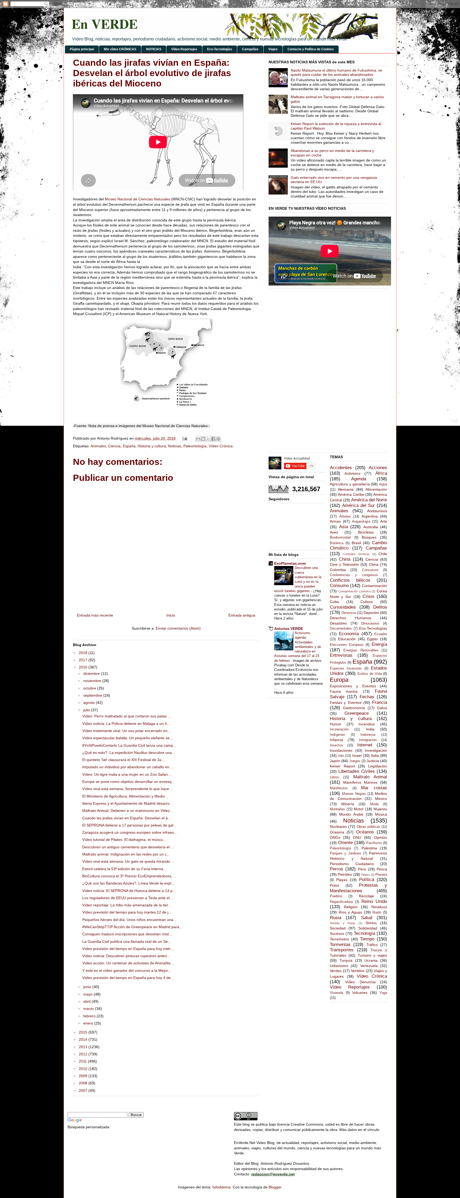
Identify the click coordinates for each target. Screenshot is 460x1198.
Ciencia (114, 446)
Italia (375, 755)
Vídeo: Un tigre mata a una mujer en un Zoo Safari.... (127, 774)
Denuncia (349, 613)
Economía (349, 633)
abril (87, 1001)
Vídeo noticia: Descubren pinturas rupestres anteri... (126, 956)
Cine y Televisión (344, 564)
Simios (371, 923)
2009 (83, 1076)
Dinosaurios (370, 623)
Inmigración (368, 740)
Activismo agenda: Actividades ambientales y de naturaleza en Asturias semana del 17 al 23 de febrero (297, 647)
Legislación (377, 766)
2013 (83, 1047)
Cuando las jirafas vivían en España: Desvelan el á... (126, 818)
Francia (379, 702)
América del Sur (358, 505)
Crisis (368, 596)
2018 (83, 653)
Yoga (383, 993)
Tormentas (340, 944)
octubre (90, 688)
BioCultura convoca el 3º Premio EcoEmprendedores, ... (129, 876)
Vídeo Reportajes (184, 49)
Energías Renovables (360, 650)
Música (381, 814)
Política (366, 879)
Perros (336, 868)
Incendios (367, 724)
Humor (335, 724)
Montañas (337, 809)
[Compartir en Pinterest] (218, 438)
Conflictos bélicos (350, 580)
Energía (379, 644)
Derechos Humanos (350, 618)
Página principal (82, 49)
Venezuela (369, 966)
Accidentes (341, 467)
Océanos (365, 832)
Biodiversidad (340, 537)
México (381, 798)
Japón (335, 761)
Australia (370, 527)
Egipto (372, 639)
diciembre (92, 673)
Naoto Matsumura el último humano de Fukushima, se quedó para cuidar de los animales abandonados (336, 72)
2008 (83, 1083)
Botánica (336, 543)
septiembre (93, 695)
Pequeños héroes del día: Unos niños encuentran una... (129, 920)
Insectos (336, 745)
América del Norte (369, 499)
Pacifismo (374, 843)
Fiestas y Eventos (346, 702)
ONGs (335, 837)
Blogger (275, 1187)
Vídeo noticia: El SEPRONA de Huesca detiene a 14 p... (129, 891)
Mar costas (374, 787)
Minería (347, 804)
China (344, 559)
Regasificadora (341, 902)
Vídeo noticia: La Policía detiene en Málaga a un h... (126, 723)
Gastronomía (354, 708)
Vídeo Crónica (221, 446)
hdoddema (221, 1187)
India (370, 729)
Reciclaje (366, 896)
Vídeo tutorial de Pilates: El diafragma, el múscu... (124, 839)
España (129, 446)
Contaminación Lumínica (354, 591)
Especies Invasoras (346, 668)
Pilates (365, 874)
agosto (89, 702)
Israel (357, 755)
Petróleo (345, 874)
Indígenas (337, 735)
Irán (341, 756)
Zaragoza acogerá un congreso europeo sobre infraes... (129, 832)
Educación (347, 639)
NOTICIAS (153, 49)
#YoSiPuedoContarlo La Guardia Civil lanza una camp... (129, 745)
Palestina (369, 848)
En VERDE (105, 23)
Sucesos (337, 933)
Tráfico (372, 945)
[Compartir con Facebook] (213, 438)
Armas (335, 521)
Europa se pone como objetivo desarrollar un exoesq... (128, 781)
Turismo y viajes (372, 955)
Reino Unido (374, 901)
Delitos (380, 607)
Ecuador (380, 634)
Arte (383, 521)
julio (87, 710)
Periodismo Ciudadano (352, 864)
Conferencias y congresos (354, 575)
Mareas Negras (354, 794)
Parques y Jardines (345, 853)
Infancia (336, 740)
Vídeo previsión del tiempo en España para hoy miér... (128, 949)
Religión (351, 907)
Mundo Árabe (351, 814)
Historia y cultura (152, 446)
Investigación (376, 750)
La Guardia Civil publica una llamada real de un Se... (126, 941)
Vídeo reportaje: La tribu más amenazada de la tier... (126, 905)
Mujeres (380, 809)
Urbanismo (339, 966)
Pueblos (336, 896)
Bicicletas (366, 532)
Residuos (379, 907)
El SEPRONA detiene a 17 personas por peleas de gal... (129, 825)
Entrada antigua (241, 615)
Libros (334, 777)
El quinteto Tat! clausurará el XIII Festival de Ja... (123, 760)
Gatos (382, 708)
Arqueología (361, 521)
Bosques (369, 537)
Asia (343, 526)
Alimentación (376, 489)
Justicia (373, 761)
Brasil (356, 543)
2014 (83, 1039)
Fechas (367, 696)
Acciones (378, 467)
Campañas (250, 49)
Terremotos (339, 939)
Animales (98, 446)
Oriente (345, 842)
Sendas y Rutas (342, 923)
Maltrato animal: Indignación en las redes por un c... (126, 854)
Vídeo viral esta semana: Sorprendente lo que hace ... (127, 789)
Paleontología (195, 446)
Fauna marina (344, 691)
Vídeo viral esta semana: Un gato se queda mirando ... (128, 861)
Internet (364, 744)
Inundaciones (341, 750)
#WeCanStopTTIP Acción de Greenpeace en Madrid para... (132, 927)
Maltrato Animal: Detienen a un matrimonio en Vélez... (127, 810)
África (381, 473)
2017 (83, 660)
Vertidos (357, 971)
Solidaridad (367, 928)
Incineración (339, 729)
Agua (383, 484)
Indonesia (367, 735)
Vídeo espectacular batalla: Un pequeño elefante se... (127, 738)
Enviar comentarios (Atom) (178, 628)
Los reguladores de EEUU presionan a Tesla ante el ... (128, 898)
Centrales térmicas (356, 554)
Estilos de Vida (370, 674)
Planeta (381, 875)
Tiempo (367, 938)
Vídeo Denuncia (360, 982)
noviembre (92, 681)
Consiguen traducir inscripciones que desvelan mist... (127, 934)
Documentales (341, 628)
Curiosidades (343, 607)
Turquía (345, 960)
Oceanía (337, 832)
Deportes (371, 612)
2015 (83, 1032)
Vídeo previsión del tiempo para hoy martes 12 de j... (126, 912)
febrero (90, 1016)
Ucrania (370, 960)
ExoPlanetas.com (290, 563)
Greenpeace (356, 713)
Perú (362, 869)
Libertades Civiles (356, 771)
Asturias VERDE (288, 628)
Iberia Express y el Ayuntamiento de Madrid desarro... (127, 803)
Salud (366, 917)
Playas (341, 880)
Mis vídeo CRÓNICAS (120, 49)
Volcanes (359, 992)
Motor (359, 809)
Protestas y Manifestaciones (358, 888)
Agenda (358, 478)
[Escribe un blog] (203, 438)
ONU (357, 837)
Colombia (338, 570)
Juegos (354, 761)
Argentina (370, 516)
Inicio (170, 615)
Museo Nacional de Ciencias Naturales (137, 199)
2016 (83, 667)
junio (87, 987)
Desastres (338, 623)
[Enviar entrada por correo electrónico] (184, 438)
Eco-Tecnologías (219, 49)
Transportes (342, 949)
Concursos (370, 570)
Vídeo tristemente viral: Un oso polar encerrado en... (126, 731)
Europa (339, 679)
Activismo (352, 473)
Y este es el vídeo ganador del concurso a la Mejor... (126, 970)
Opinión (380, 837)
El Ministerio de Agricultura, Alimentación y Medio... (125, 796)
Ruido (376, 912)
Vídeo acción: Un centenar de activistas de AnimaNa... (128, 963)
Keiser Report (342, 766)
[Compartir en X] (208, 438)
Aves (334, 532)
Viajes (273, 49)
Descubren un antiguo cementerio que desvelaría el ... (128, 847)
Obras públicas (368, 827)
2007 (83, 1090)
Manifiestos (339, 788)
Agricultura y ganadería (350, 484)
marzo (89, 1008)
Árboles (345, 516)
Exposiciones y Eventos (353, 686)
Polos (334, 885)
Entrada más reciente (95, 615)
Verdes (336, 971)
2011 (83, 1061)
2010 (83, 1069)
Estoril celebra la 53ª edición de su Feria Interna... (124, 869)
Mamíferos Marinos (360, 782)
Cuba (334, 602)
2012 (83, 1054)
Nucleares (338, 826)
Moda (374, 804)
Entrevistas (341, 655)
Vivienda (336, 993)
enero (88, 1023)
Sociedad (338, 928)
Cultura (366, 602)
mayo (88, 994)
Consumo (339, 585)
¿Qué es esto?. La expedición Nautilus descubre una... (128, 752)
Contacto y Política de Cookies (311, 49)
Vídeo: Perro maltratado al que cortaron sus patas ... (126, 716)
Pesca (382, 869)
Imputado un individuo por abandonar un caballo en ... (128, 767)
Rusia (335, 917)
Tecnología (364, 933)
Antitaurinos (377, 511)
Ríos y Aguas (350, 912)
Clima (374, 564)
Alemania (346, 489)
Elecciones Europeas (347, 645)
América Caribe (351, 494)
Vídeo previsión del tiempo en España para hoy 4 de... (128, 978)
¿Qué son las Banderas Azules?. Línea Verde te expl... (128, 883)
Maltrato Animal (370, 776)
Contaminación (374, 586)
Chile (383, 554)
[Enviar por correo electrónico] (198, 438)
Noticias (174, 446)
